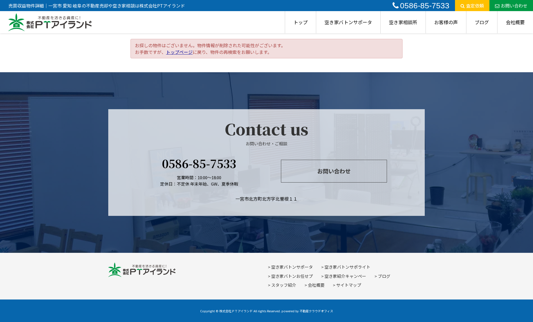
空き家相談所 (403, 22)
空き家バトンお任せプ (292, 276)
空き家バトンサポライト (347, 267)
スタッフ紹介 (283, 285)
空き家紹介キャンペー (345, 276)
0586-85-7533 (424, 5)
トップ (300, 22)
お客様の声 (446, 22)
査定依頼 (475, 5)
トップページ (179, 52)
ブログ (482, 22)
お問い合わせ (514, 5)
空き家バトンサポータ (348, 22)
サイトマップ (348, 285)
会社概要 (515, 22)
